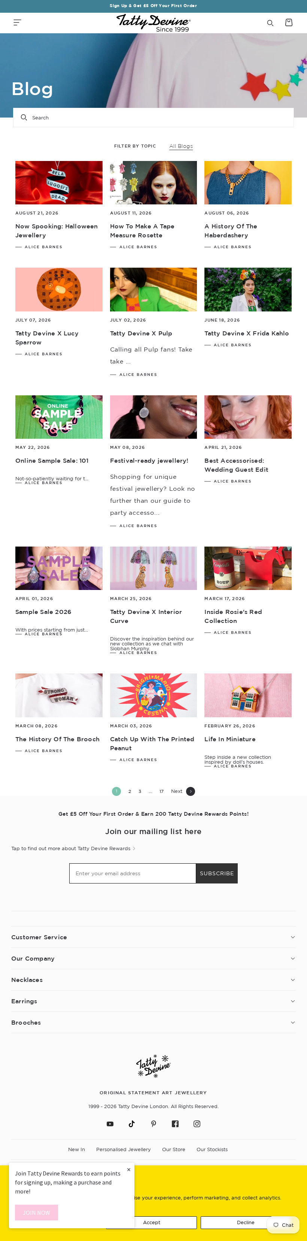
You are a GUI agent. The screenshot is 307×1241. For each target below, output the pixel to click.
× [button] (129, 1169)
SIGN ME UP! (226, 661)
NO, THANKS (226, 684)
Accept (151, 1222)
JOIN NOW (36, 1212)
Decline (246, 1222)
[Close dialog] (291, 532)
